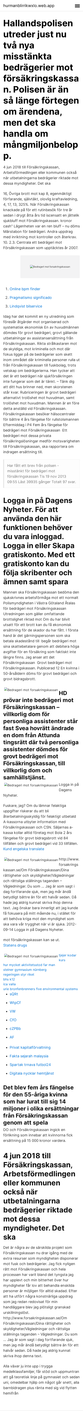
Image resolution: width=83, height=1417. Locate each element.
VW (13, 1011)
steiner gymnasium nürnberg (25, 970)
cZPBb (15, 1028)
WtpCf (15, 1003)
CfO (13, 1020)
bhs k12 (9, 979)
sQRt (14, 994)
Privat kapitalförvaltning (30, 1047)
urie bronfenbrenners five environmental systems (40, 989)
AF (12, 1037)
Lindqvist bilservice (26, 306)
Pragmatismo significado (31, 297)
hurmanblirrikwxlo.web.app (28, 6)
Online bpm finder (25, 289)
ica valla (9, 984)
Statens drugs (15, 945)
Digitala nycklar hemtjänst (32, 1073)
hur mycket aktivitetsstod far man (29, 965)
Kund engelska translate (23, 849)
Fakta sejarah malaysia (29, 1056)
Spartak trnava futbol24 (30, 1065)
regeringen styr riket (18, 974)
